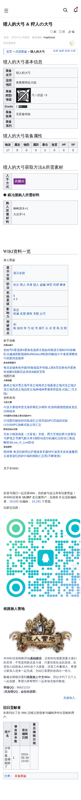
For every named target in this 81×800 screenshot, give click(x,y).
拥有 (29, 313)
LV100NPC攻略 (14, 424)
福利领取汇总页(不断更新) (44, 456)
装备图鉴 (20, 776)
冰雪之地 (21, 385)
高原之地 (18, 389)
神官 (49, 284)
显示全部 (19, 273)
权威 (16, 313)
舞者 (63, 284)
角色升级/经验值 (25, 367)
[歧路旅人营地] (40, 633)
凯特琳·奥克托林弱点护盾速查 (23, 451)
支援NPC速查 (51, 451)
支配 (36, 313)
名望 (23, 313)
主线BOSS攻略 (66, 350)
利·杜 (47, 407)
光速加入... (70, 697)
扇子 (41, 328)
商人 (23, 284)
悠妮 (66, 407)
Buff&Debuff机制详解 (40, 354)
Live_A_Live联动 (23, 442)
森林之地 (9, 385)
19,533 (13, 501)
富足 (16, 309)
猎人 (36, 284)
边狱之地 (30, 389)
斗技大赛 (9, 407)
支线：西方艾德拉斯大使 (54, 434)
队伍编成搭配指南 (15, 354)
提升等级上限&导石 (48, 367)
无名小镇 (9, 434)
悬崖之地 (56, 385)
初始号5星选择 (13, 350)
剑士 (16, 284)
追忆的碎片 (19, 456)
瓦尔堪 (40, 407)
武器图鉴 (21, 51)
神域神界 (41, 389)
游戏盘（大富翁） (26, 434)
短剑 (20, 328)
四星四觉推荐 (15, 358)
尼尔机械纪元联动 (54, 438)
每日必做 (9, 367)
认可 (43, 313)
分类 (7, 776)
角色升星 (67, 367)
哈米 (12, 411)
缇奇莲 (19, 407)
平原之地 (32, 385)
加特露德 (57, 407)
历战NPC (47, 420)
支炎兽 (64, 451)
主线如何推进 (47, 350)
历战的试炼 (60, 420)
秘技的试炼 (22, 420)
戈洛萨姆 (30, 407)
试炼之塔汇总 (32, 424)
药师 (56, 284)
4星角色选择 (31, 350)
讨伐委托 (9, 420)
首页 (9, 51)
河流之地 (67, 385)
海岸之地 (44, 385)
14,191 (36, 501)
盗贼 (43, 284)
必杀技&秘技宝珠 (34, 371)
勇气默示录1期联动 (30, 438)
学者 (29, 284)
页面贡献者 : (10, 43)
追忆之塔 (35, 420)
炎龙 (71, 407)
